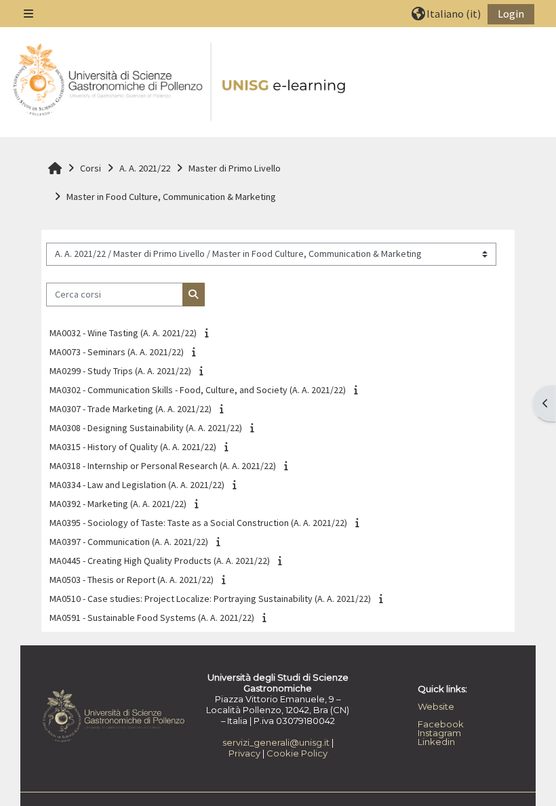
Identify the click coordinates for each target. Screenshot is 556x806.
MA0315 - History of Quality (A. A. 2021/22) (132, 447)
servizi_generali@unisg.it (276, 742)
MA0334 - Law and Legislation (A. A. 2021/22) (136, 485)
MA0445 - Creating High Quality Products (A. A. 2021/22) (159, 561)
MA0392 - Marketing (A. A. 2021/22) (117, 504)
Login (511, 13)
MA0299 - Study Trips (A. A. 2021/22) (120, 371)
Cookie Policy (296, 753)
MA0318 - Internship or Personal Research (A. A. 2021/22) (162, 466)
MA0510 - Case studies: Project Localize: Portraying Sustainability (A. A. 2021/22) (210, 598)
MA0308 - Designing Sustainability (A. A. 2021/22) (145, 428)
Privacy (244, 753)
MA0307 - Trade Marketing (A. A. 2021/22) (130, 409)
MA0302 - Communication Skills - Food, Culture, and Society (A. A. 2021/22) (197, 390)
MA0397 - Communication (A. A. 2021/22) (128, 542)
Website (436, 706)
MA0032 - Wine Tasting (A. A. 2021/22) (123, 333)
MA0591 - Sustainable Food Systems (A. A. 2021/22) (151, 617)
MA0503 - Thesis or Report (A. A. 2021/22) (131, 579)
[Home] (180, 82)
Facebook (441, 724)
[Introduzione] (209, 333)
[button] (446, 13)
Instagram (439, 732)
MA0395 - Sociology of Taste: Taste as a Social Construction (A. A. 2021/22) (198, 523)
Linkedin (436, 741)
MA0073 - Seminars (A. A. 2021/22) (116, 352)
